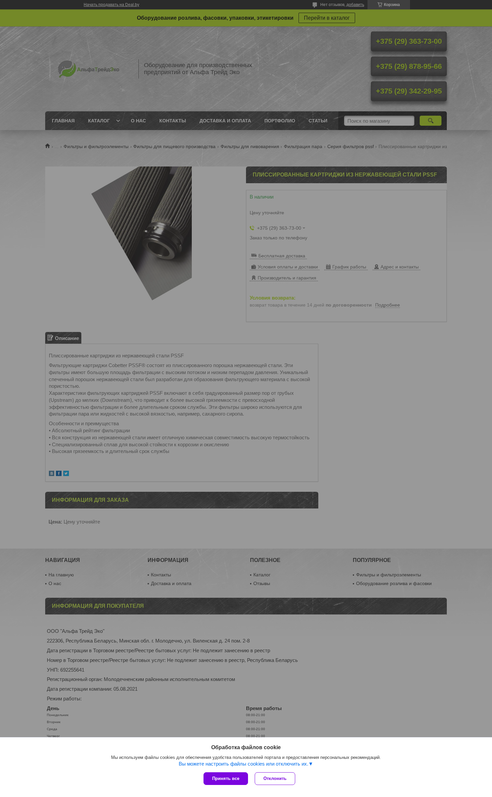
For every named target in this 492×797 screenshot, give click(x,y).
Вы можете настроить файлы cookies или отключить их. (243, 764)
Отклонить (274, 778)
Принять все (225, 778)
